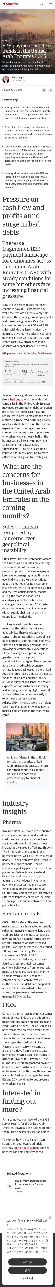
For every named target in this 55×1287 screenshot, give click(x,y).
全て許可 (27, 1262)
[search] (42, 4)
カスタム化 (27, 1278)
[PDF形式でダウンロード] (50, 90)
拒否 (27, 1270)
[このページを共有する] (44, 90)
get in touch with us (26, 1148)
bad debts (16, 399)
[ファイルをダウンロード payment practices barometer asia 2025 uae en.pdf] (9, 1186)
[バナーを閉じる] (50, 1218)
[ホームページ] (10, 4)
